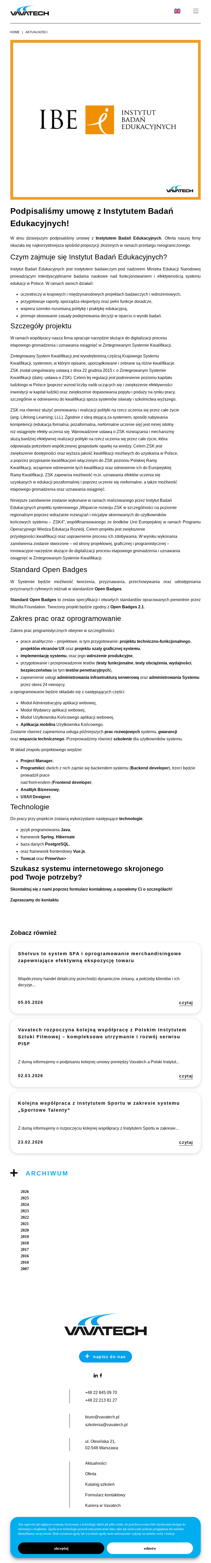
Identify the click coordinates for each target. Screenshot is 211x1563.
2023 (25, 1211)
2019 (25, 1236)
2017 (25, 1249)
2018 (25, 1243)
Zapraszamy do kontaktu (34, 900)
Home (15, 32)
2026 (25, 1191)
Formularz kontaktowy (105, 1495)
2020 (25, 1230)
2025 (25, 1198)
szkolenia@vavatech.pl (106, 1424)
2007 (25, 1269)
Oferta (90, 1474)
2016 (25, 1256)
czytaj (186, 1002)
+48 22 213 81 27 (101, 1400)
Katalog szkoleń (100, 1484)
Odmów (150, 1548)
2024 (25, 1204)
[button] (196, 11)
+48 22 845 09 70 (101, 1392)
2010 (25, 1262)
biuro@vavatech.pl (102, 1417)
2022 (25, 1217)
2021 (25, 1224)
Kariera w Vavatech (103, 1506)
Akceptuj (61, 1548)
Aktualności (36, 32)
